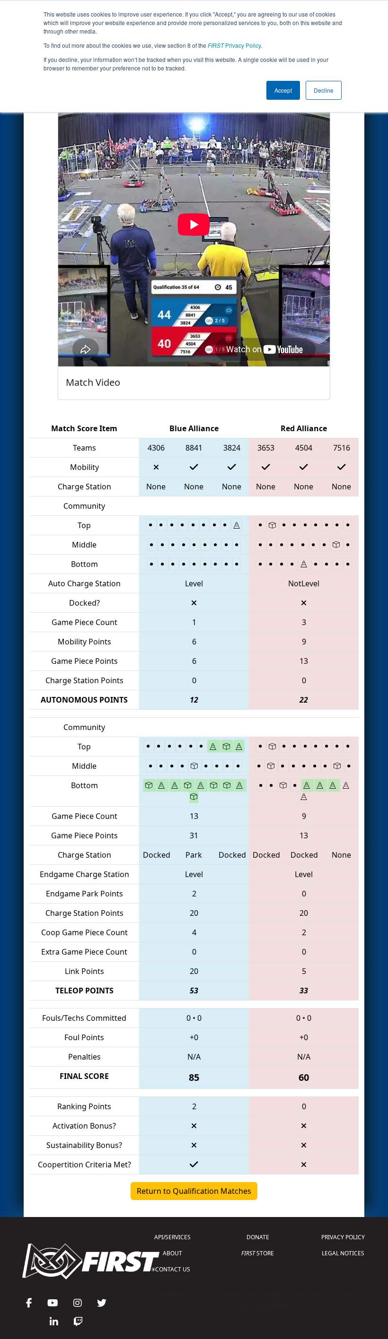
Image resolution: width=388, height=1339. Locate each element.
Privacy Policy (234, 45)
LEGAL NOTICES (343, 1253)
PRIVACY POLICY (343, 1237)
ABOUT (172, 1253)
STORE (257, 1253)
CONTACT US (172, 1269)
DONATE (258, 1237)
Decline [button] (324, 90)
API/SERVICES (172, 1237)
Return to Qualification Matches (194, 1191)
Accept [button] (283, 90)
